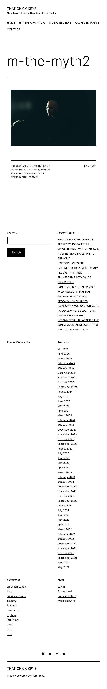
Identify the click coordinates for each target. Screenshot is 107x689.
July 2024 (63, 396)
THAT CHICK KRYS (21, 9)
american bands (16, 586)
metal (10, 624)
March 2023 (65, 472)
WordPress (37, 675)
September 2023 (67, 443)
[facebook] (42, 653)
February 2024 (66, 420)
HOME (11, 22)
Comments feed (67, 596)
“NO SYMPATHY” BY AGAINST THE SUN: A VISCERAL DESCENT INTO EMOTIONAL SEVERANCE (78, 325)
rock (9, 634)
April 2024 (64, 410)
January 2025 (66, 367)
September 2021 (67, 557)
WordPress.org (66, 600)
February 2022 (66, 534)
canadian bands (16, 596)
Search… (12, 233)
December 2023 (67, 429)
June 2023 (64, 458)
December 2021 (67, 543)
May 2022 (63, 519)
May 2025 (63, 349)
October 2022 (66, 496)
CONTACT (13, 29)
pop (9, 629)
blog (9, 591)
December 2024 (67, 372)
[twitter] (50, 653)
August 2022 (65, 505)
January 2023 (66, 481)
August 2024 (65, 391)
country (11, 600)
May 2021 (63, 567)
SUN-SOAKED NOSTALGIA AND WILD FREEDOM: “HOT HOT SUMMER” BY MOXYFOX (76, 292)
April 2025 (64, 353)
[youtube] (63, 653)
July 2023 (63, 453)
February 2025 (66, 363)
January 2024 (66, 424)
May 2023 (63, 462)
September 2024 (67, 386)
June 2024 (64, 401)
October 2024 (66, 382)
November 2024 (67, 377)
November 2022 (67, 491)
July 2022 (63, 510)
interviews (13, 619)
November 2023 (67, 434)
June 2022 (64, 515)
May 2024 (64, 405)
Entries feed (65, 591)
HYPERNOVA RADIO (32, 22)
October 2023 (66, 439)
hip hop (11, 615)
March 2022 (65, 529)
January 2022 (66, 538)
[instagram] (57, 653)
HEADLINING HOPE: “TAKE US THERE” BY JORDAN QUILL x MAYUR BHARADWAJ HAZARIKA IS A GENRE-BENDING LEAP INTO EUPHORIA (78, 249)
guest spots (14, 610)
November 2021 (67, 548)
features (12, 605)
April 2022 (64, 524)
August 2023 (65, 448)
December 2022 (67, 486)
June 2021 (64, 562)
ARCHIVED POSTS (87, 22)
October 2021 (66, 553)
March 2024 (65, 415)
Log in (61, 586)
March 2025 (65, 358)
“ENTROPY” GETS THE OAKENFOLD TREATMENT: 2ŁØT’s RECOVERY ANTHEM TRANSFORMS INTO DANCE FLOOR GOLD (78, 273)
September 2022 (67, 500)
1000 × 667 (90, 165)
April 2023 (64, 467)
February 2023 (66, 477)
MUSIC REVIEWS (60, 22)
